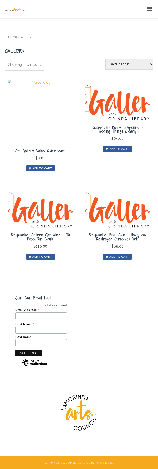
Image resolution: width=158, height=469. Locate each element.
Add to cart (42, 168)
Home (12, 36)
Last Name (23, 337)
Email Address (27, 310)
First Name (24, 324)
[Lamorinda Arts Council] (16, 9)
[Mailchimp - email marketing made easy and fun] (34, 365)
